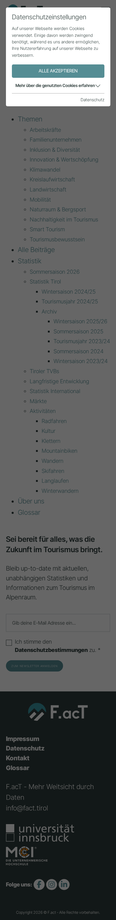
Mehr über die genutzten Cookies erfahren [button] (55, 85)
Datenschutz (92, 99)
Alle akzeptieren (58, 71)
